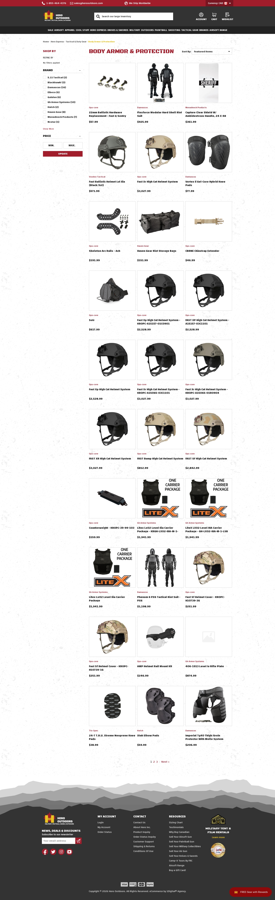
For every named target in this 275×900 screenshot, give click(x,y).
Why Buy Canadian (179, 832)
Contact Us (139, 822)
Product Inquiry (141, 832)
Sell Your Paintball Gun (181, 841)
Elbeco (54, 92)
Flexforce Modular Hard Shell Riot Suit (159, 114)
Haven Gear (57, 112)
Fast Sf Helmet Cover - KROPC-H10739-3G (205, 598)
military (134, 30)
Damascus (57, 87)
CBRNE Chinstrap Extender (202, 251)
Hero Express (98, 30)
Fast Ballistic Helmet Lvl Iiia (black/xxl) (107, 183)
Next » (165, 761)
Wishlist (227, 19)
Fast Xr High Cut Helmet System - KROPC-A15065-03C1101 (158, 391)
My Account (104, 827)
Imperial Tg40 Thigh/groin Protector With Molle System (204, 737)
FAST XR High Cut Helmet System (110, 458)
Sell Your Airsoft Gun (180, 836)
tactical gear (189, 30)
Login (101, 822)
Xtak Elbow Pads (148, 735)
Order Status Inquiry (144, 836)
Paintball (161, 30)
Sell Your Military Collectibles (185, 846)
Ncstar (53, 122)
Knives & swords (117, 30)
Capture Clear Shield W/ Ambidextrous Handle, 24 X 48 (205, 114)
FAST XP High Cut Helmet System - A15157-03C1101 (207, 322)
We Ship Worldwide (140, 3)
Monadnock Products (62, 117)
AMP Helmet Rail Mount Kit (154, 666)
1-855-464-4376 (56, 3)
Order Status (105, 832)
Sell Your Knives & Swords (183, 856)
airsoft (59, 30)
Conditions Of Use (143, 851)
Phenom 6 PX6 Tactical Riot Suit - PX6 (158, 598)
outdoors (147, 30)
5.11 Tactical (57, 77)
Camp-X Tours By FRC (180, 860)
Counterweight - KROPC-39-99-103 (111, 527)
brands (203, 30)
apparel (70, 30)
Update (62, 153)
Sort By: (186, 51)
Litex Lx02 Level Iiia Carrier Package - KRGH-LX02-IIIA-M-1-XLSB (157, 531)
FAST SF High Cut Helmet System (206, 458)
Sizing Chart (176, 822)
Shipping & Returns (144, 846)
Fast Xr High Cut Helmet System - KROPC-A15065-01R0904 (206, 391)
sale (50, 30)
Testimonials (176, 827)
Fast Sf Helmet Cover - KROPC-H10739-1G (108, 668)
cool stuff (82, 30)
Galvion (54, 97)
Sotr (92, 320)
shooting (174, 30)
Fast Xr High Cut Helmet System (157, 181)
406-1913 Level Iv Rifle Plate (204, 666)
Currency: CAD (216, 3)
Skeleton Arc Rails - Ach (104, 251)
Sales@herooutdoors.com (88, 3)
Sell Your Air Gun (178, 851)
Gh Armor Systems (61, 102)
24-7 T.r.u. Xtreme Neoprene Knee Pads (112, 737)
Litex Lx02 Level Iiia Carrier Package (107, 598)
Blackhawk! (56, 82)
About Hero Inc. (142, 827)
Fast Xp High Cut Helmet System (109, 389)
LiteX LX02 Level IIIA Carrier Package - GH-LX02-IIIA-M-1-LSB (206, 529)
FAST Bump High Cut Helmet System (160, 458)
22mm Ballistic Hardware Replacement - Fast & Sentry (107, 114)
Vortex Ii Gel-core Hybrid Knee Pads (205, 183)
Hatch (53, 107)
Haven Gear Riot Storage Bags (156, 251)
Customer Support (143, 841)
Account (201, 19)
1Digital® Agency (176, 891)
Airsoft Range (218, 30)
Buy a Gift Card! (177, 870)
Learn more (218, 837)
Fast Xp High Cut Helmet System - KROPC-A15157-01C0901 (158, 322)
